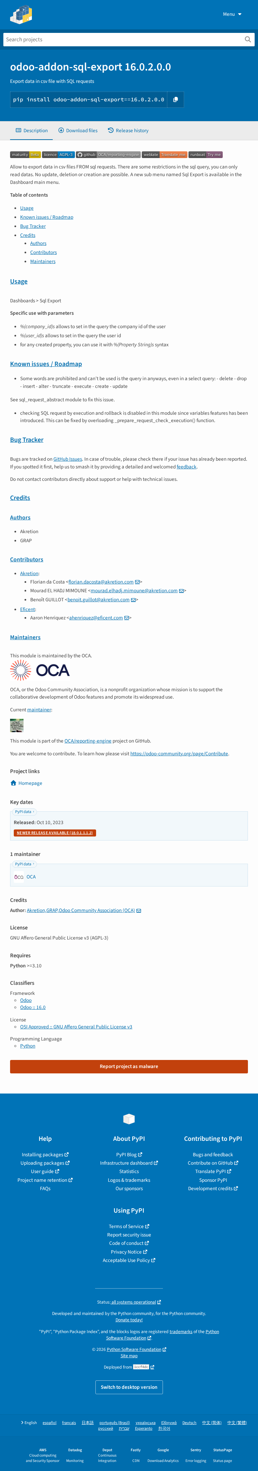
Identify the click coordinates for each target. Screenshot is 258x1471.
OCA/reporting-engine (88, 741)
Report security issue (129, 1234)
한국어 (164, 1428)
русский (105, 1428)
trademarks (181, 1331)
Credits (27, 235)
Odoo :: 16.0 (33, 1007)
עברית (124, 1428)
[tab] (31, 130)
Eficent (27, 609)
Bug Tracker (33, 226)
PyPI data (23, 812)
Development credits (210, 1188)
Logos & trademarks (129, 1180)
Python (27, 1046)
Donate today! (129, 1320)
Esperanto (144, 1428)
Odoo (26, 1000)
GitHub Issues (67, 459)
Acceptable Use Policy (126, 1260)
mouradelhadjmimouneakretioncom (134, 590)
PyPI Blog (126, 1154)
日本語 (88, 1423)
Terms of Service (126, 1226)
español (49, 1423)
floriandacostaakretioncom (101, 582)
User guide (42, 1171)
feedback (187, 466)
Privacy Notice (126, 1252)
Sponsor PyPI (213, 1180)
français (69, 1423)
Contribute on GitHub (210, 1163)
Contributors (43, 252)
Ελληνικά (169, 1423)
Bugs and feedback (213, 1154)
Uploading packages (42, 1163)
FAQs (45, 1188)
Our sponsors (129, 1188)
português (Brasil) (114, 1423)
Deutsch (189, 1423)
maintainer (39, 709)
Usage (27, 208)
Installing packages (42, 1154)
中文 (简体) (212, 1423)
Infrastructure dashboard (126, 1163)
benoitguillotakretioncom (99, 599)
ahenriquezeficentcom (96, 617)
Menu (229, 14)
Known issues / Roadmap (46, 217)
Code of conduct (126, 1243)
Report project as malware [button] (129, 1066)
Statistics (129, 1171)
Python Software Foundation (134, 1349)
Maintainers (42, 261)
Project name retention (42, 1180)
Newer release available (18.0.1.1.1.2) (55, 833)
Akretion (29, 573)
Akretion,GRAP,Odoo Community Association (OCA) (81, 910)
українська (146, 1423)
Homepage (30, 783)
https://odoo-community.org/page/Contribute (179, 753)
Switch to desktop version (129, 1387)
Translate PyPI (210, 1171)
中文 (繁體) (237, 1423)
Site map (129, 1356)
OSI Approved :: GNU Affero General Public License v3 (76, 1026)
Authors (38, 243)
